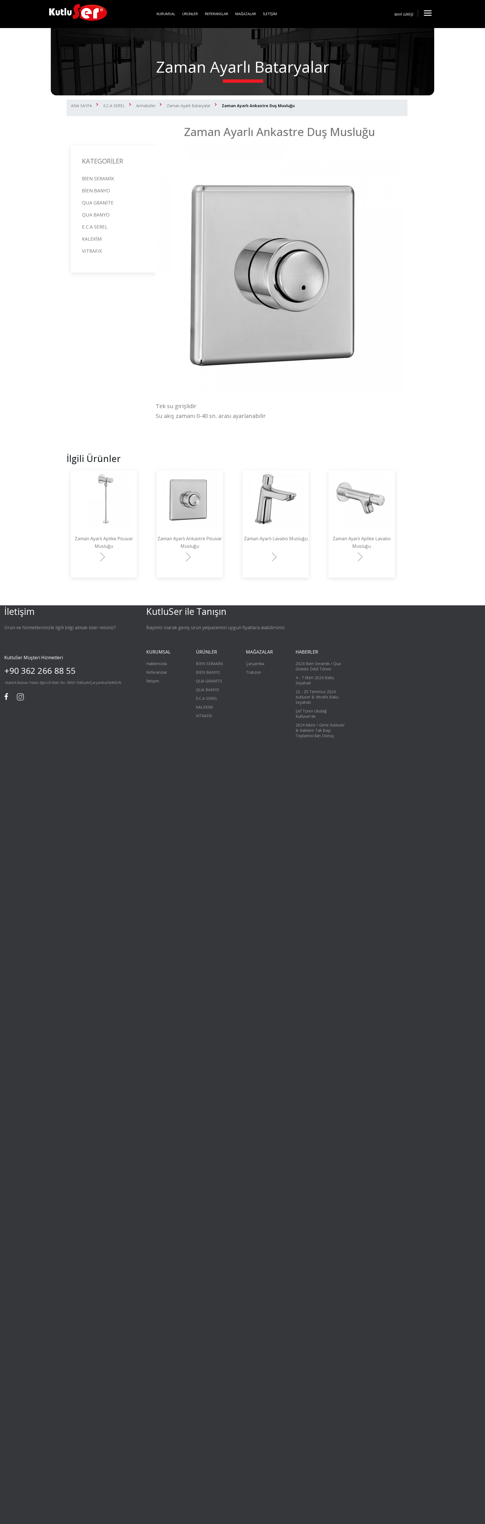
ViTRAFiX (92, 251)
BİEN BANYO (96, 190)
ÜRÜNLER (190, 13)
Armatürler (145, 105)
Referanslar (156, 672)
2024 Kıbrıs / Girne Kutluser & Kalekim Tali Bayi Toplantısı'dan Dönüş (320, 730)
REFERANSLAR (216, 13)
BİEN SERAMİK (98, 178)
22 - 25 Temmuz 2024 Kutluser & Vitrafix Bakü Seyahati (317, 697)
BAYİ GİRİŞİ (404, 14)
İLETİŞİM (270, 13)
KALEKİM (92, 239)
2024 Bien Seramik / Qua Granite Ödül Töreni (318, 666)
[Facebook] (7, 696)
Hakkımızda (156, 663)
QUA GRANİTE (98, 202)
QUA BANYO (95, 215)
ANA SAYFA (81, 105)
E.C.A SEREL (114, 105)
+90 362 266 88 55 (40, 670)
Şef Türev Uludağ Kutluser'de (311, 713)
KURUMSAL (166, 13)
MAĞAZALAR (245, 13)
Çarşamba (255, 663)
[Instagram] (19, 696)
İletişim (152, 681)
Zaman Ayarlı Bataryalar (189, 105)
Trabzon (253, 672)
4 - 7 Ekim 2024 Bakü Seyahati (315, 680)
